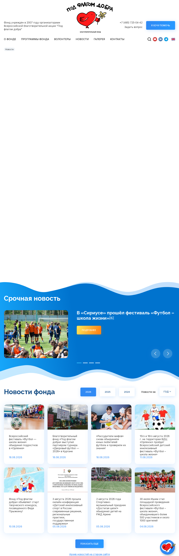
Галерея (99, 39)
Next (167, 353)
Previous (155, 353)
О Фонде (10, 39)
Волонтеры (62, 39)
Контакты (117, 39)
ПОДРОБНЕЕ (89, 330)
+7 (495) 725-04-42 (131, 22)
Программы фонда (35, 39)
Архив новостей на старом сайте (89, 554)
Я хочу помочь (160, 25)
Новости (82, 39)
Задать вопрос (133, 27)
